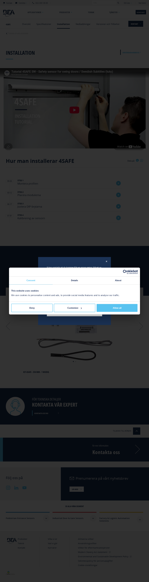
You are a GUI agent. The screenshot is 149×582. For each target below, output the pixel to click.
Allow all (117, 308)
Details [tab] (74, 280)
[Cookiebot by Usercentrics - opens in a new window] (125, 272)
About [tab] (118, 280)
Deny (32, 308)
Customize (72, 308)
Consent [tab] (30, 280)
